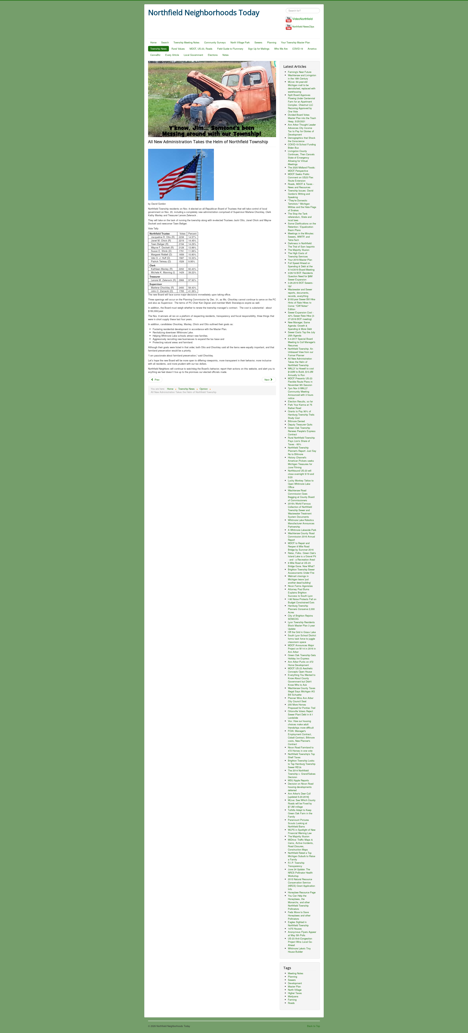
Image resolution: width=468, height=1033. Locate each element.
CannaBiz (155, 55)
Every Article (172, 55)
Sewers (258, 42)
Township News (158, 48)
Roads (291, 1003)
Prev (157, 379)
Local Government (193, 55)
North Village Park (240, 42)
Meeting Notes (295, 973)
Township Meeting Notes (186, 42)
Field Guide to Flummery (230, 48)
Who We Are (281, 48)
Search (165, 42)
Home (153, 42)
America (312, 48)
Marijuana (293, 996)
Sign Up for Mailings (258, 48)
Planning (271, 42)
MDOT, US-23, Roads (201, 48)
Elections (213, 55)
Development (295, 983)
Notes (225, 55)
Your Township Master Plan (295, 42)
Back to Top (313, 1026)
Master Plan (294, 986)
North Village (294, 989)
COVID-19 (297, 48)
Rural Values (178, 48)
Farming (292, 999)
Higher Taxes (295, 993)
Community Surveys (215, 42)
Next (267, 379)
